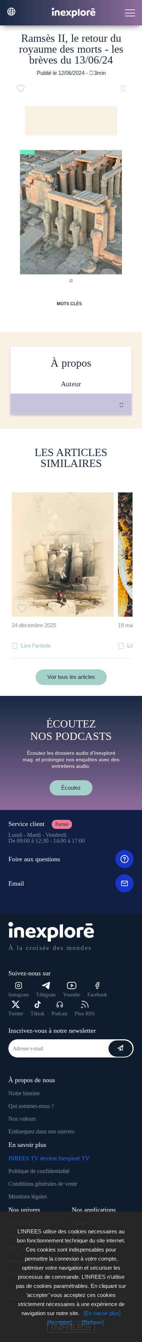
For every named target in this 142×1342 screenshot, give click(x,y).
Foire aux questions (34, 859)
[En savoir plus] (102, 1313)
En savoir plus (78, 439)
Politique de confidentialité (39, 1171)
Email (16, 883)
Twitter (15, 1013)
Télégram (46, 995)
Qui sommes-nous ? (31, 1106)
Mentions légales (27, 1196)
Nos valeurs (22, 1119)
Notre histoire (24, 1093)
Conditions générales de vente (42, 1184)
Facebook (97, 995)
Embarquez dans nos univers (41, 1131)
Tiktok (37, 1013)
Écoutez (71, 788)
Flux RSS (85, 1013)
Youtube (71, 995)
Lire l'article (36, 645)
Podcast (59, 1013)
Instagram (18, 995)
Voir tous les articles (71, 677)
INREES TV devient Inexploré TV (49, 1158)
